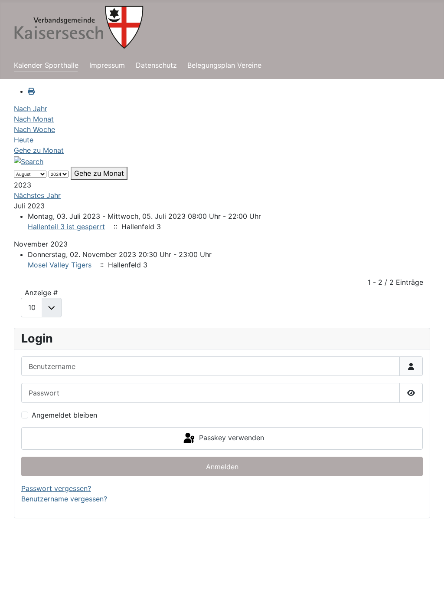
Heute (23, 139)
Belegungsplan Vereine (224, 65)
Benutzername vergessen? (64, 498)
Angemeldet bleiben (64, 415)
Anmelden (222, 466)
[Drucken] (31, 91)
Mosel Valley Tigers (59, 264)
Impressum (107, 65)
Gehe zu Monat (39, 150)
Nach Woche (34, 129)
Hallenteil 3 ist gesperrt (66, 226)
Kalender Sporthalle (46, 65)
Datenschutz (156, 65)
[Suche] (28, 160)
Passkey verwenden (230, 437)
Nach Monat (34, 119)
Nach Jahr (30, 108)
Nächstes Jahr (37, 195)
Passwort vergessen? (56, 488)
